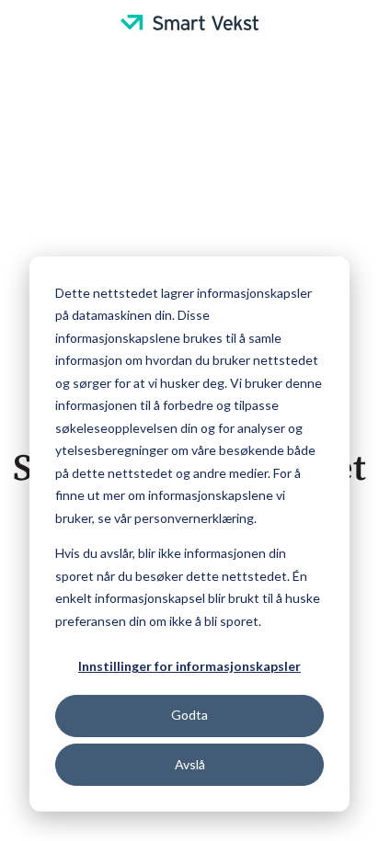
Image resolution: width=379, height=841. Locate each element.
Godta (189, 714)
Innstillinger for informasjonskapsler (189, 666)
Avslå (190, 764)
